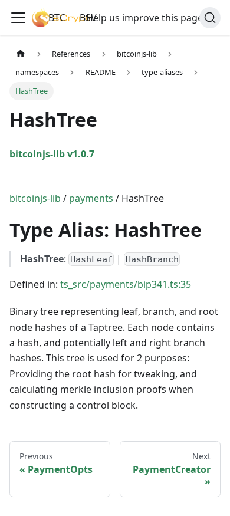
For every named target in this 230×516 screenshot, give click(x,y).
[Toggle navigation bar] (18, 18)
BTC (56, 17)
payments (91, 198)
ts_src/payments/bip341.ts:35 (125, 284)
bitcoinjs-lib (35, 198)
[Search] (210, 17)
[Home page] (20, 54)
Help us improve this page (144, 17)
